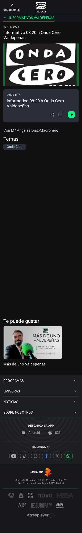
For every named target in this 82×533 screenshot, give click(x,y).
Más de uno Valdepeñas (24, 364)
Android (34, 433)
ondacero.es (11, 9)
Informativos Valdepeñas (31, 18)
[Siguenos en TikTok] (24, 456)
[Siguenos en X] (57, 456)
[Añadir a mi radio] (60, 114)
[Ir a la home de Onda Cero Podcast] (41, 7)
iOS (57, 433)
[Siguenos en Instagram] (35, 456)
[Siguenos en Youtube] (13, 456)
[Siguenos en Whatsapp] (68, 456)
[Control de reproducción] (71, 114)
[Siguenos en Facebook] (46, 456)
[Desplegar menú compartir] (52, 114)
